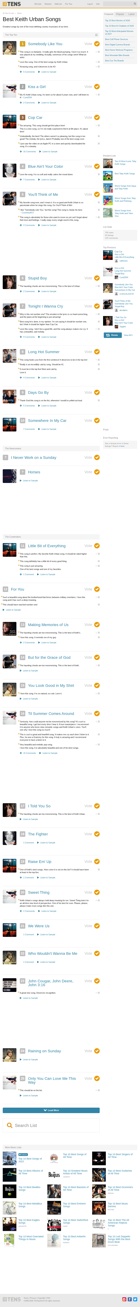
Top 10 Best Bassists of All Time (76, 1188)
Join (98, 4)
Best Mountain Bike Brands (117, 55)
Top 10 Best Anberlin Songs (74, 1238)
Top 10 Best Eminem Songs (74, 1205)
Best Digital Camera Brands (117, 44)
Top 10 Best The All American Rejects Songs (118, 1223)
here (122, 446)
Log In (90, 4)
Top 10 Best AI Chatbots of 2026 (119, 26)
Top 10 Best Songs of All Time (74, 1155)
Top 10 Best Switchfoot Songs (75, 1221)
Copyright (41, 1298)
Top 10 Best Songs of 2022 (30, 1160)
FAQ (48, 1298)
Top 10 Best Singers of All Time (120, 1155)
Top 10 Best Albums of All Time (30, 1172)
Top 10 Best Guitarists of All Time (120, 1172)
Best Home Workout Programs (119, 50)
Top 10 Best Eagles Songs (29, 1221)
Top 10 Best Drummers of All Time (120, 1188)
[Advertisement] (51, 253)
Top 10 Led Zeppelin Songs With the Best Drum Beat (119, 1239)
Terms (26, 1298)
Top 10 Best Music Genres (118, 1205)
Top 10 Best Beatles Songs (29, 1188)
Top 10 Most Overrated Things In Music (30, 1238)
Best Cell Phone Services (116, 39)
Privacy (33, 1298)
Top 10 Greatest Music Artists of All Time (75, 1172)
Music (19, 13)
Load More (51, 1110)
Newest (48, 4)
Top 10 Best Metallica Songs (30, 1205)
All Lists (37, 4)
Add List (58, 4)
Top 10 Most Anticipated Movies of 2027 (119, 32)
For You (68, 4)
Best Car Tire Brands (114, 60)
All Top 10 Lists (8, 13)
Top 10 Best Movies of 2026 (117, 20)
